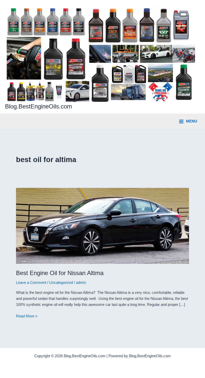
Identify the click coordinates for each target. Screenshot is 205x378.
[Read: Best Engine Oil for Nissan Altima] (102, 225)
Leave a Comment (31, 283)
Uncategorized (61, 283)
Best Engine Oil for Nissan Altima (60, 273)
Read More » (26, 316)
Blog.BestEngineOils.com (38, 106)
